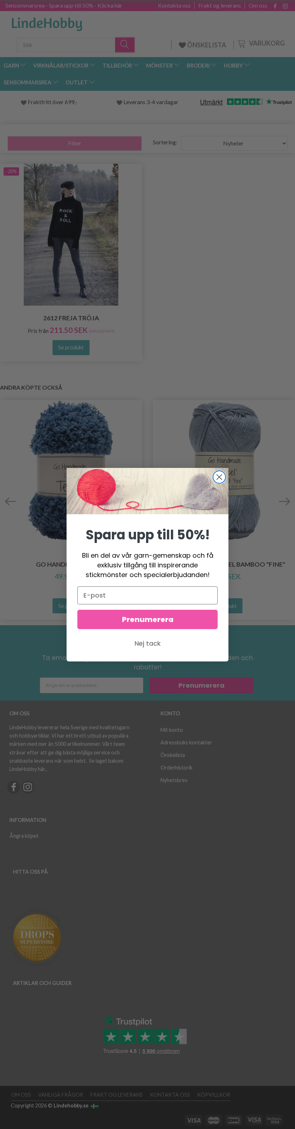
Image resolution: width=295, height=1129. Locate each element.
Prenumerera (147, 619)
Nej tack (148, 643)
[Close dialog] (219, 477)
